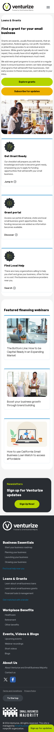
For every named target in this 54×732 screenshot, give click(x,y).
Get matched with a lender (16, 599)
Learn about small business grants (21, 588)
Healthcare (10, 615)
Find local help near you (13, 568)
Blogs (7, 653)
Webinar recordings (14, 643)
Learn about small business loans (20, 583)
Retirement (10, 619)
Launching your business (16, 557)
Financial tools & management (19, 593)
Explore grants (27, 81)
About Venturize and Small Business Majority (26, 667)
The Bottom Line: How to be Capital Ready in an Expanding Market (25, 351)
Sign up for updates (41, 728)
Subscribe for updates (27, 91)
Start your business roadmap (18, 547)
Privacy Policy (30, 691)
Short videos (11, 648)
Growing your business (15, 562)
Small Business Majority (26, 725)
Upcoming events (13, 638)
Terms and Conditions (12, 691)
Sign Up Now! (27, 503)
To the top (12, 698)
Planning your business (15, 552)
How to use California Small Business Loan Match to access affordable (26, 455)
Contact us (10, 672)
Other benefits (12, 624)
